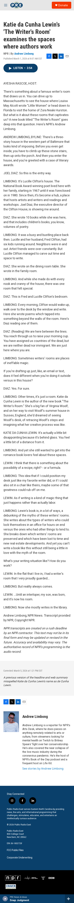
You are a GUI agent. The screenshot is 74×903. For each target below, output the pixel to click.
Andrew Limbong (24, 53)
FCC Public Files (15, 850)
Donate (63, 5)
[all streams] (69, 898)
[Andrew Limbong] (11, 721)
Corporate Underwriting (19, 857)
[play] (5, 898)
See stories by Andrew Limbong (43, 768)
